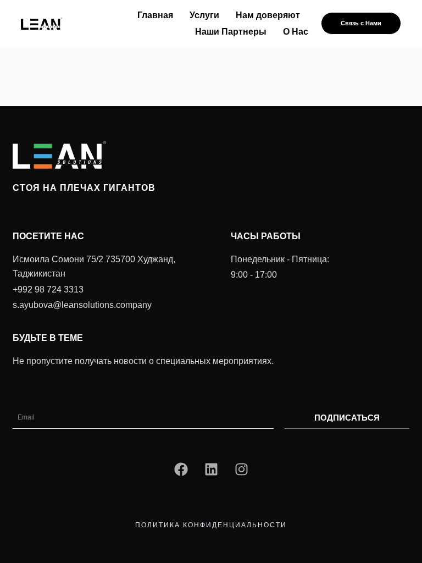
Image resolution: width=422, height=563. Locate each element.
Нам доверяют (268, 15)
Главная (155, 15)
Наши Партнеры (230, 31)
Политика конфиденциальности (211, 525)
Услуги (204, 15)
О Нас (295, 31)
